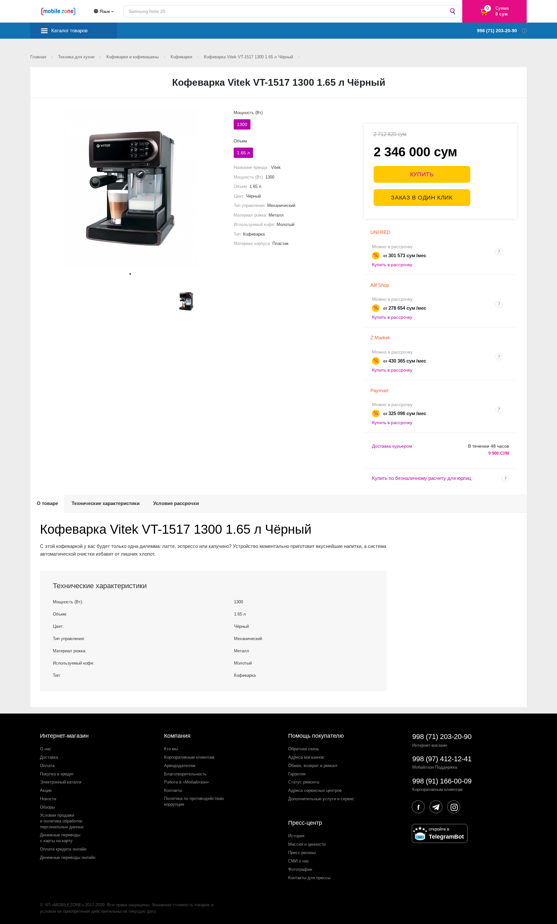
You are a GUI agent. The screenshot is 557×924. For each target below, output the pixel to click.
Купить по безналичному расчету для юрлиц (421, 478)
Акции (46, 790)
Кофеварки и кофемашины (133, 56)
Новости (48, 798)
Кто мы (171, 748)
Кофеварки (182, 56)
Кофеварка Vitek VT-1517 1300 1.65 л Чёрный (249, 56)
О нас (45, 748)
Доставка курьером (392, 446)
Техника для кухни (77, 56)
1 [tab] (130, 274)
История (296, 835)
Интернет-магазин (64, 736)
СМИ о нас (298, 861)
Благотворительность (185, 774)
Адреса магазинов (306, 757)
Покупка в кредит (57, 774)
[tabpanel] (130, 188)
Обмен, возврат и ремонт (312, 765)
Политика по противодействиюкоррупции (194, 801)
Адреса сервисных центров (315, 790)
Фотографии (300, 869)
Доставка (49, 757)
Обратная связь (303, 748)
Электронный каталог (61, 782)
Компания (177, 736)
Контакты (173, 790)
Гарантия (297, 774)
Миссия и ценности (307, 844)
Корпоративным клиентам (189, 757)
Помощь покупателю (316, 736)
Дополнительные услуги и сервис (321, 798)
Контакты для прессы (309, 877)
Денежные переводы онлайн (67, 857)
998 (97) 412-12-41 (442, 759)
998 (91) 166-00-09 (442, 781)
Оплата (47, 765)
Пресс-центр (305, 823)
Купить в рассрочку (392, 264)
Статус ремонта (303, 782)
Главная (38, 56)
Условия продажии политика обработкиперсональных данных (62, 821)
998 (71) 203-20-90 (442, 737)
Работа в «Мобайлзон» (186, 782)
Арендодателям (179, 765)
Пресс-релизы (302, 852)
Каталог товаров (69, 30)
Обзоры (47, 807)
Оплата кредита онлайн (63, 849)
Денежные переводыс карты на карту (60, 837)
